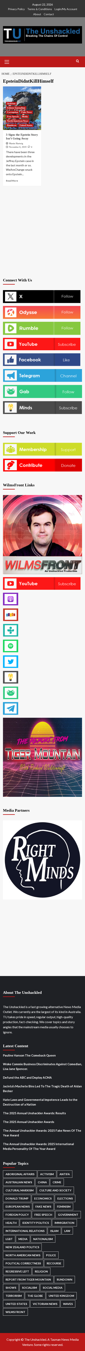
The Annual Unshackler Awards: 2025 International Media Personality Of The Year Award (38, 1146)
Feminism (64, 1206)
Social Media (52, 1287)
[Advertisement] (42, 231)
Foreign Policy (17, 1214)
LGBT (9, 1239)
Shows (11, 1287)
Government (68, 1214)
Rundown (11, 125)
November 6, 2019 (17, 147)
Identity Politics (35, 1222)
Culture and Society (55, 1190)
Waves (68, 1304)
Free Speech (13, 116)
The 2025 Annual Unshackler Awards (28, 1122)
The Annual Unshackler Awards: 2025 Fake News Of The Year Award (42, 1133)
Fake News (26, 112)
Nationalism (43, 1239)
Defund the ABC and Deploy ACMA (27, 1077)
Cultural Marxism (20, 1190)
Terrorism (14, 1295)
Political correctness (23, 1263)
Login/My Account (66, 9)
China (42, 1182)
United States (26, 125)
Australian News (19, 1182)
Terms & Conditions (39, 9)
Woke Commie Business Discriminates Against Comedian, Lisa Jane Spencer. (42, 1066)
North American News (17, 121)
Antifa (65, 1174)
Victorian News (45, 1304)
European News (18, 1206)
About (37, 14)
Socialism (29, 1287)
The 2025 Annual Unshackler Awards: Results (34, 1113)
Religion (41, 1271)
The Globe (35, 1295)
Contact (49, 14)
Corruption (12, 112)
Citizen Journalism (16, 108)
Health (11, 1222)
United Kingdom (61, 1295)
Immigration (64, 1222)
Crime (57, 1182)
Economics (43, 1198)
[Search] (77, 61)
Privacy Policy (16, 9)
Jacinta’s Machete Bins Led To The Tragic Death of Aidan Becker (42, 1088)
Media (25, 116)
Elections (65, 1198)
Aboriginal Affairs (20, 1174)
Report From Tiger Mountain (28, 1279)
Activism (11, 103)
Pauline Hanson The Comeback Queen (29, 1055)
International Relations (25, 1231)
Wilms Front (15, 1312)
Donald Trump (17, 1198)
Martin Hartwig (16, 143)
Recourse (54, 1263)
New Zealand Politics (22, 1247)
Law (67, 1231)
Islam (54, 1231)
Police (51, 1255)
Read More (12, 180)
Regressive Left (17, 1271)
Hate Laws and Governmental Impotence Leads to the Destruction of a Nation (40, 1102)
